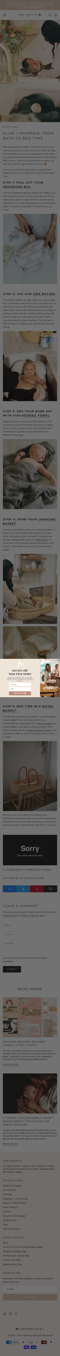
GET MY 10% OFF (20, 693)
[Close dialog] (59, 660)
